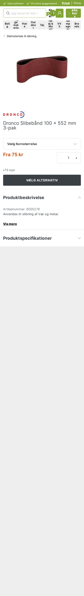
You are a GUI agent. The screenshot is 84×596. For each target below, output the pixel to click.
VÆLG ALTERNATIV (42, 180)
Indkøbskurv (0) (74, 13)
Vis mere (10, 224)
